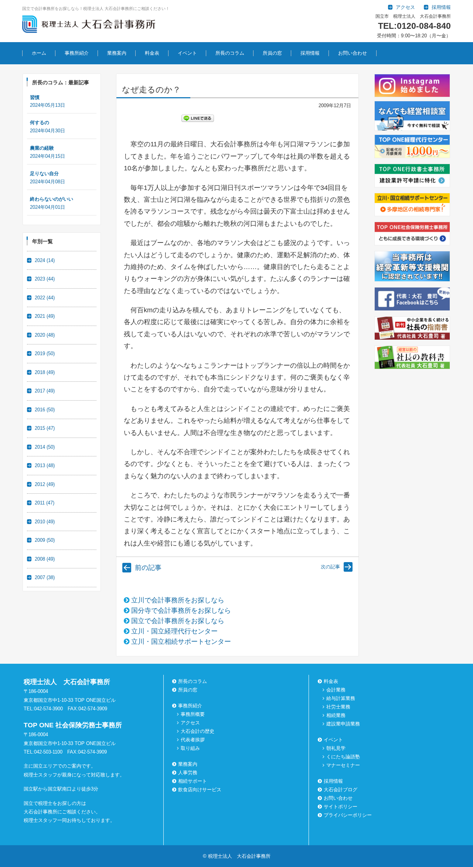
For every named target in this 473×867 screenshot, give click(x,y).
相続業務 (336, 715)
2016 (45, 409)
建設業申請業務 (343, 724)
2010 (45, 521)
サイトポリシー (340, 806)
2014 (45, 447)
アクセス (190, 722)
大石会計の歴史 (197, 731)
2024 (45, 260)
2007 (45, 577)
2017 (45, 391)
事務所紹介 (77, 53)
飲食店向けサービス (199, 789)
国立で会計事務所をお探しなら (177, 621)
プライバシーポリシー (348, 815)
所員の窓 (272, 53)
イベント (187, 53)
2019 (45, 353)
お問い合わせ (352, 53)
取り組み (190, 748)
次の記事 (330, 567)
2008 (45, 559)
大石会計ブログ (340, 789)
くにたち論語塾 (343, 756)
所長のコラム (229, 53)
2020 (45, 335)
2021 (45, 316)
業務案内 (116, 53)
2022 (45, 297)
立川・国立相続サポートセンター (181, 641)
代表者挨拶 (193, 739)
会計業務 (336, 690)
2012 (45, 484)
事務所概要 (193, 714)
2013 (45, 465)
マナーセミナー (343, 765)
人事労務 (187, 772)
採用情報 (310, 53)
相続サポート (192, 781)
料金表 (152, 53)
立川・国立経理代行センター (174, 631)
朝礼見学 (336, 748)
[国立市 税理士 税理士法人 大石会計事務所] (88, 25)
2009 (45, 540)
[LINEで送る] (197, 118)
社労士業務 (338, 707)
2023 (45, 279)
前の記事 (148, 567)
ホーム (39, 53)
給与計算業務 (340, 698)
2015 (45, 428)
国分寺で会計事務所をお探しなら (181, 610)
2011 (44, 503)
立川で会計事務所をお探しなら (177, 600)
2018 (45, 372)
